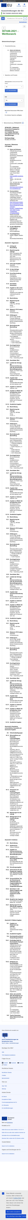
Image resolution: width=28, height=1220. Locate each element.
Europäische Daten (6, 1099)
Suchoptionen (23, 22)
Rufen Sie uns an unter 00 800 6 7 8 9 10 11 (13, 1129)
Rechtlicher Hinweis (7, 1072)
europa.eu (10, 1122)
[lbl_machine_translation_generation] (6, 112)
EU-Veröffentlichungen (7, 1108)
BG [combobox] (6, 100)
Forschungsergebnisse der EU (9, 1102)
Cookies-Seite (17, 1198)
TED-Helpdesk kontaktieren (8, 1055)
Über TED (4, 1086)
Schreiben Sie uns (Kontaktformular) (11, 1135)
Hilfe (3, 1052)
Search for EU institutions (8, 1146)
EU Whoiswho (5, 1105)
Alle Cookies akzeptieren (14, 1211)
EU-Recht (4, 1096)
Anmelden (19, 6)
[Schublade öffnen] (4, 28)
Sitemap (4, 1088)
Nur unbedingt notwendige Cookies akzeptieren (16, 1216)
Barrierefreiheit (5, 1078)
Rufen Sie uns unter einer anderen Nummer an (13, 1132)
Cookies (4, 1075)
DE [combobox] (6, 86)
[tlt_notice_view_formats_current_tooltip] (23, 123)
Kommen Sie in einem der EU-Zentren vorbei (13, 1138)
